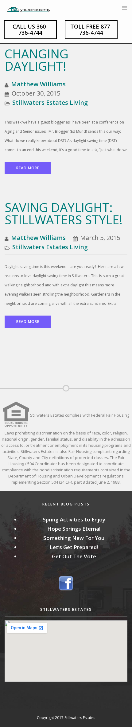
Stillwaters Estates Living (50, 102)
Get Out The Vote (74, 556)
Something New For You (73, 537)
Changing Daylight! (36, 59)
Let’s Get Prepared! (74, 547)
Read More (27, 168)
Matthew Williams (38, 84)
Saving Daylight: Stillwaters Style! (63, 213)
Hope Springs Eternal (73, 528)
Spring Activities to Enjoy (74, 519)
